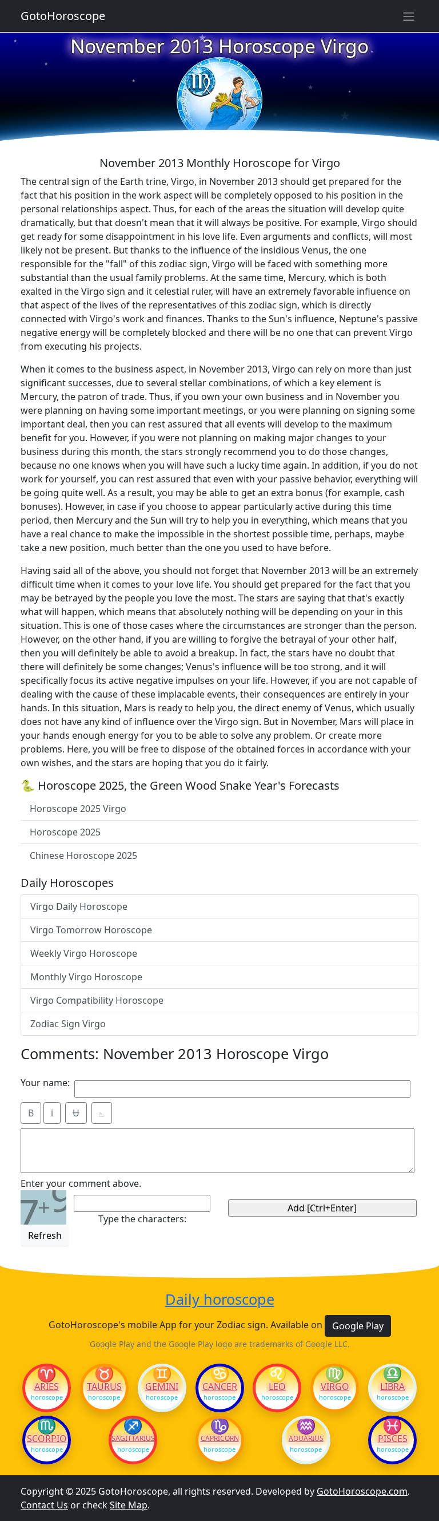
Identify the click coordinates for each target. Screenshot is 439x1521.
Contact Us (44, 1505)
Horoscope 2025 (65, 832)
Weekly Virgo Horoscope (83, 953)
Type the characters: (142, 1219)
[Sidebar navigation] (408, 16)
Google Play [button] (358, 1326)
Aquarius (306, 1438)
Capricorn (220, 1438)
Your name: (45, 1082)
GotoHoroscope (63, 15)
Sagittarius (132, 1438)
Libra (392, 1386)
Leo (277, 1386)
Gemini (161, 1386)
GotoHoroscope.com (362, 1491)
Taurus (104, 1386)
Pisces (393, 1438)
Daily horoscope (219, 1299)
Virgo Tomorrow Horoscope (91, 930)
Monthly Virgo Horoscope (86, 977)
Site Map (128, 1505)
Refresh (45, 1235)
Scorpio (47, 1438)
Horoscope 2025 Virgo (78, 808)
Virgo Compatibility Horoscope (96, 1000)
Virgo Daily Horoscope (78, 906)
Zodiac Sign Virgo (68, 1023)
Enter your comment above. (81, 1183)
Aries (46, 1386)
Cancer (219, 1386)
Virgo (335, 1386)
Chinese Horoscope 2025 (83, 855)
